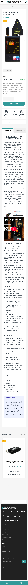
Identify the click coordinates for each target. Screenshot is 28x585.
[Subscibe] (24, 561)
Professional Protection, (12, 491)
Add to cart (14, 103)
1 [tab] (13, 63)
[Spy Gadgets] (14, 2)
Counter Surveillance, (16, 484)
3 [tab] (16, 63)
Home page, (14, 487)
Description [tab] (7, 130)
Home (2, 6)
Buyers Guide (8, 122)
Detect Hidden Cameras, (12, 485)
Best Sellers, (9, 482)
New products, (19, 489)
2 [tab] (14, 63)
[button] (6, 17)
